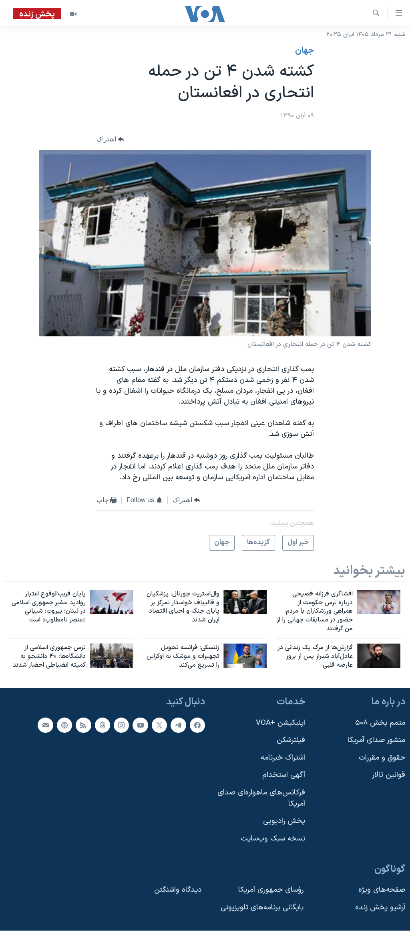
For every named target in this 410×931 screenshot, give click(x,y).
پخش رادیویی (284, 821)
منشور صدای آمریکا (376, 740)
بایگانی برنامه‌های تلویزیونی (262, 907)
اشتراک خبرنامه (283, 757)
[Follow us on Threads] (102, 725)
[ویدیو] (73, 14)
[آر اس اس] (83, 725)
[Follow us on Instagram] (121, 725)
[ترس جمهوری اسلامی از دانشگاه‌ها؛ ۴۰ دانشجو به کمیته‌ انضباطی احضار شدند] (111, 655)
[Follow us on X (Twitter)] (159, 725)
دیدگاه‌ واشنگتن (177, 890)
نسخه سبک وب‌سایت (273, 838)
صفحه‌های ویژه (381, 890)
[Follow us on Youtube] (140, 725)
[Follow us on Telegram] (178, 725)
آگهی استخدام (283, 775)
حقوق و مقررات (382, 757)
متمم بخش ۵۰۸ (380, 723)
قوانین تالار (388, 775)
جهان (304, 50)
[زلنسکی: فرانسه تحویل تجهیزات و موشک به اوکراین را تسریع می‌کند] (245, 655)
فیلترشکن (291, 740)
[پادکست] (64, 725)
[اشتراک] (45, 725)
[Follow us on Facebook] (197, 725)
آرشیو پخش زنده (380, 907)
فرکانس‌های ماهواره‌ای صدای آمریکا (261, 799)
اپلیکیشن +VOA (280, 723)
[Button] (110, 139)
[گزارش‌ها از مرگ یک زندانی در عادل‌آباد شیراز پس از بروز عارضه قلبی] (378, 655)
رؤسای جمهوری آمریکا (270, 890)
